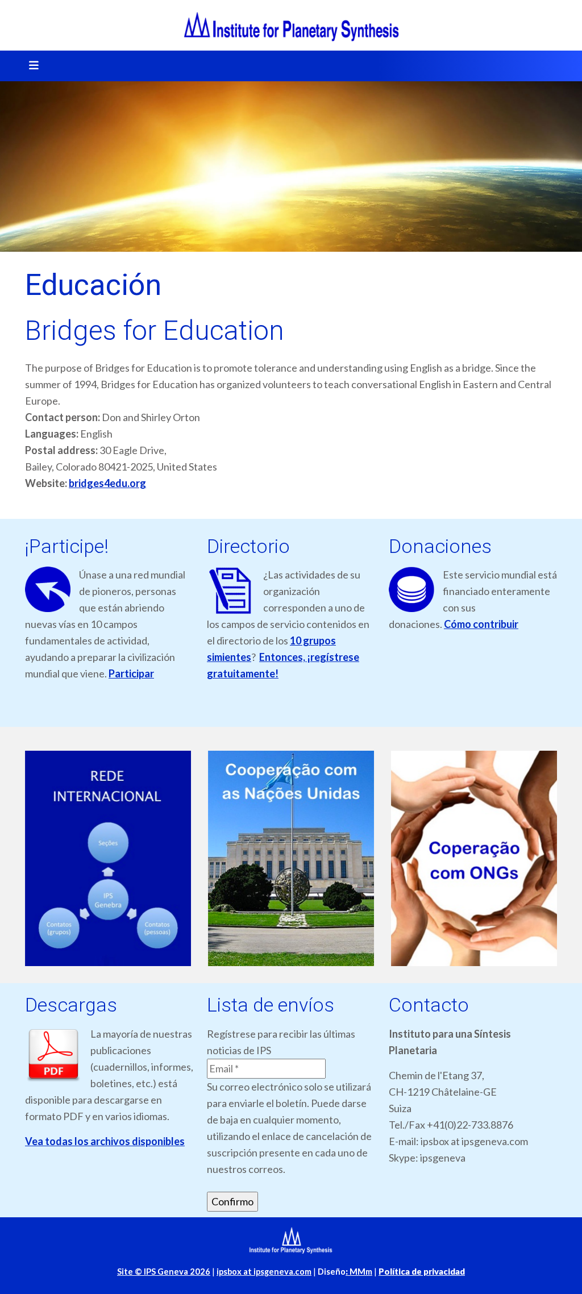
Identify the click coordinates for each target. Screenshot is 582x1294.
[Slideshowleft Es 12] (474, 859)
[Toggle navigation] (30, 66)
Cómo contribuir (481, 624)
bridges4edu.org (107, 483)
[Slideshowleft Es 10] (108, 859)
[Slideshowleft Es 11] (291, 859)
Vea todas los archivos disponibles (105, 1141)
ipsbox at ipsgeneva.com (264, 1271)
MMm (359, 1271)
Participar (131, 673)
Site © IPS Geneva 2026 (163, 1271)
